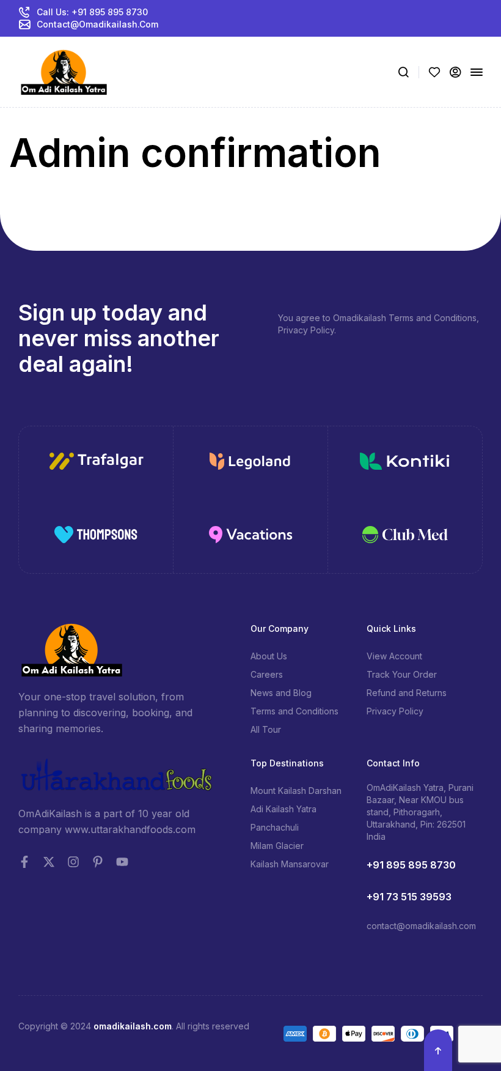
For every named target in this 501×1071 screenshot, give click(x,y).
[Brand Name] (96, 463)
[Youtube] (122, 862)
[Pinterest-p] (98, 862)
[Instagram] (73, 862)
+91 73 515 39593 (409, 897)
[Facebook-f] (24, 862)
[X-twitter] (49, 862)
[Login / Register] (455, 72)
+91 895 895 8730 (411, 865)
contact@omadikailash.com (421, 926)
